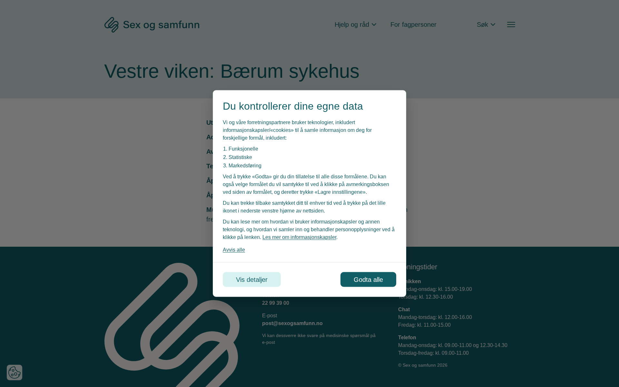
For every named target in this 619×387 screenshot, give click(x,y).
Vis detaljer (252, 279)
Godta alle (368, 279)
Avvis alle (234, 250)
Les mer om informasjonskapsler (299, 237)
